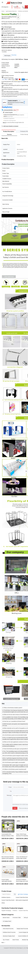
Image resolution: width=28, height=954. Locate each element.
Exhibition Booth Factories (9, 932)
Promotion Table (17, 917)
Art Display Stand (7, 921)
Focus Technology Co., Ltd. (19, 948)
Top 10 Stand (6, 939)
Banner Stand (6, 917)
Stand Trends (15, 939)
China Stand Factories (8, 928)
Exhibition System (6, 897)
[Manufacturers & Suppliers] (14, 2)
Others (3, 903)
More (3, 942)
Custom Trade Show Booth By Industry (11, 900)
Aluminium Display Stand (9, 936)
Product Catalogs (23, 894)
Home (3, 11)
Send (15, 808)
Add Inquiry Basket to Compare (10, 126)
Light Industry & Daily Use (11, 11)
